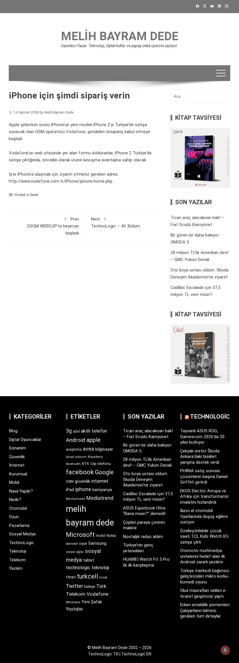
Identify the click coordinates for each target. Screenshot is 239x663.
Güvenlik (17, 456)
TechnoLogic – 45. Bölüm (115, 222)
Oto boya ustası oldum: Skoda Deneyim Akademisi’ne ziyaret (145, 479)
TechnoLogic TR (103, 654)
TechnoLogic (21, 542)
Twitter (74, 586)
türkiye (89, 586)
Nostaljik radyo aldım (143, 536)
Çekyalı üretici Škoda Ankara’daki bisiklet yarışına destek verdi (199, 456)
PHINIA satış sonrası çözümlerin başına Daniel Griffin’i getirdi (204, 476)
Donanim (17, 448)
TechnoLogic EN (136, 654)
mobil (100, 536)
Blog (13, 430)
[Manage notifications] (225, 650)
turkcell (87, 576)
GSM (70, 481)
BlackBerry (95, 457)
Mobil (14, 482)
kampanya (102, 489)
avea (88, 449)
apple (93, 439)
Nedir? (15, 499)
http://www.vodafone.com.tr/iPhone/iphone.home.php (61, 181)
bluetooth (73, 464)
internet (99, 481)
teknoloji (100, 567)
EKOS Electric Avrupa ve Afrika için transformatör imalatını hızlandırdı (204, 496)
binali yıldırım (76, 457)
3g (69, 431)
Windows (73, 602)
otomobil (72, 544)
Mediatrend (99, 498)
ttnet (71, 577)
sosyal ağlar (75, 552)
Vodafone (97, 594)
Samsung (97, 543)
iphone (83, 489)
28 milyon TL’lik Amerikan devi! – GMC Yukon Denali (147, 462)
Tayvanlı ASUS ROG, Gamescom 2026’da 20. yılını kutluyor (202, 436)
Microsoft (80, 534)
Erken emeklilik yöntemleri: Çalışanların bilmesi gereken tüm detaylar (205, 610)
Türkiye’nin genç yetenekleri (138, 547)
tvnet (103, 577)
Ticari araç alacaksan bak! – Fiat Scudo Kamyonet (148, 433)
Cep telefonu (100, 464)
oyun (83, 543)
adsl (76, 431)
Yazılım (15, 568)
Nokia (111, 535)
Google (104, 472)
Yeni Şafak (92, 601)
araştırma (74, 449)
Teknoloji (17, 551)
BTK (85, 463)
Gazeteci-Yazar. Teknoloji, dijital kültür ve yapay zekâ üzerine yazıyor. (119, 45)
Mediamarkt (75, 499)
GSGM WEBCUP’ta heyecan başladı (53, 226)
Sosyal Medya (22, 534)
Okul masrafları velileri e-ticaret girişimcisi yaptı (203, 593)
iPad (70, 489)
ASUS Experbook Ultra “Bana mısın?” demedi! (144, 510)
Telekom (17, 560)
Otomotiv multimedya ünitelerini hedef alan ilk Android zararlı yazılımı (202, 556)
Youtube (74, 609)
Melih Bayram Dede (119, 36)
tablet (88, 560)
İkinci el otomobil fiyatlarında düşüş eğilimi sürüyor (204, 516)
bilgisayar (104, 449)
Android (75, 440)
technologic (78, 567)
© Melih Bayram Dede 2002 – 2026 (119, 647)
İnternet (16, 465)
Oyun (14, 516)
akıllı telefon (94, 431)
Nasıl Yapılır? (21, 491)
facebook (80, 472)
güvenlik (82, 481)
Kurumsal (18, 474)
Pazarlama (19, 525)
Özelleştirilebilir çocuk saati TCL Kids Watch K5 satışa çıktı (204, 536)
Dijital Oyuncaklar (25, 439)
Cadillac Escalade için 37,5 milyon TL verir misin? (148, 496)
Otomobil (18, 508)
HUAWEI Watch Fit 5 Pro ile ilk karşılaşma (146, 562)
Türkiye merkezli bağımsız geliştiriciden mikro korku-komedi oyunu (204, 576)
